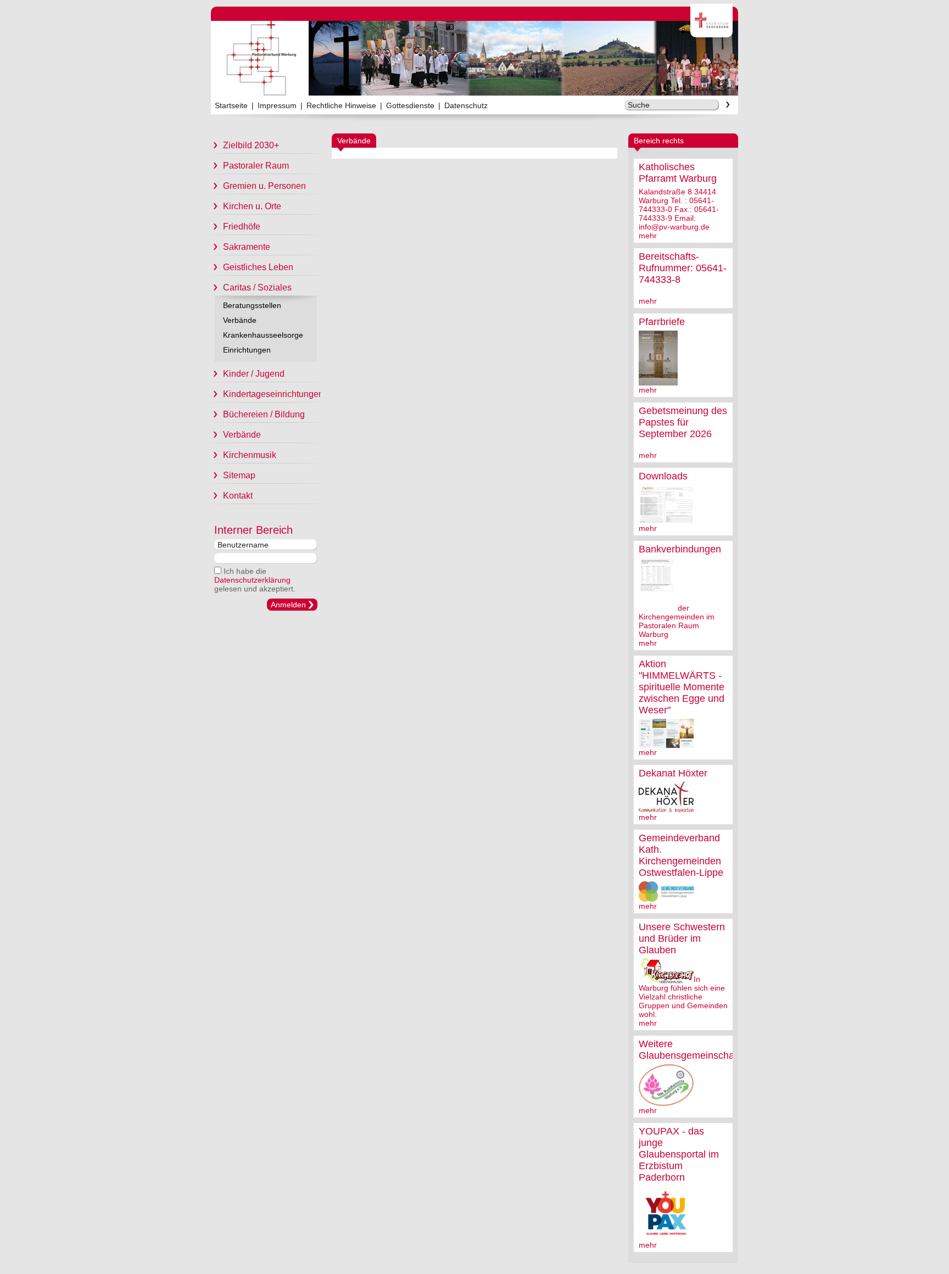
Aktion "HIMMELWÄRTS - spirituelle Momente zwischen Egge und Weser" (681, 687)
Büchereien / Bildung (264, 414)
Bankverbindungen (680, 549)
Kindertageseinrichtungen (272, 394)
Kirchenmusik (249, 455)
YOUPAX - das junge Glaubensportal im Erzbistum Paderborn (679, 1154)
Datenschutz (466, 105)
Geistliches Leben (258, 267)
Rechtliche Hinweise (341, 105)
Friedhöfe (241, 226)
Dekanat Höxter (673, 773)
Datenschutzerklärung (252, 579)
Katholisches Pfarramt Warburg (678, 172)
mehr (648, 235)
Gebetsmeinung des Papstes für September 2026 (683, 422)
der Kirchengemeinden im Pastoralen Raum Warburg (676, 621)
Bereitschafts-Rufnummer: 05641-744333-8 (683, 268)
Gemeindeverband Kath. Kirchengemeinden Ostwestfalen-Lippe (681, 855)
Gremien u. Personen (264, 186)
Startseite (231, 105)
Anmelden (288, 604)
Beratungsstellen (252, 305)
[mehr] (658, 381)
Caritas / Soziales (257, 287)
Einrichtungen (247, 349)
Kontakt (238, 495)
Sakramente (246, 247)
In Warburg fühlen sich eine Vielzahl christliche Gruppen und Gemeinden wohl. (683, 997)
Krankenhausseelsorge (263, 335)
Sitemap (239, 475)
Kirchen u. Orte (252, 206)
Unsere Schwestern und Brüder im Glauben (682, 938)
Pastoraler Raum (256, 165)
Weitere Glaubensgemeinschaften (695, 1049)
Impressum (277, 105)
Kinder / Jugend (253, 373)
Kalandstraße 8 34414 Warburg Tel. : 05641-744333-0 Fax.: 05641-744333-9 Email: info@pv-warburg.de (679, 209)
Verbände (239, 320)
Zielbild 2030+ (251, 145)
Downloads (663, 476)
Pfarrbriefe (662, 321)
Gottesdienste (410, 105)
